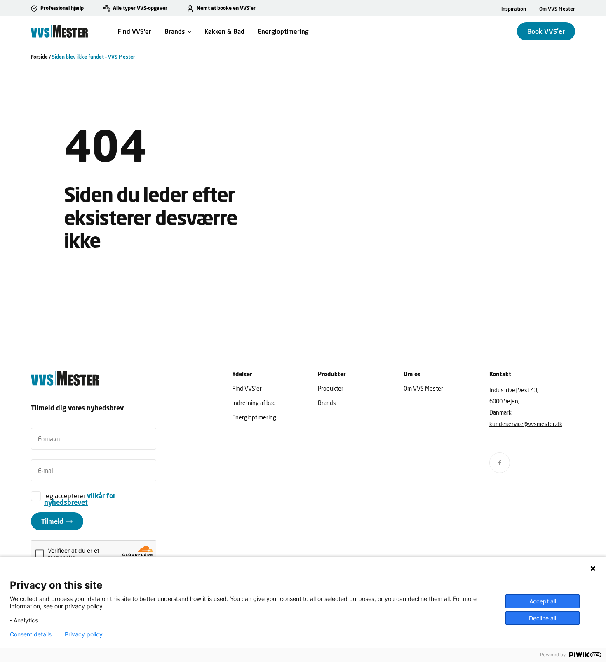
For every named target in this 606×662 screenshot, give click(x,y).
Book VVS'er (546, 31)
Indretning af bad (254, 402)
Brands (174, 31)
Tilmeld (52, 521)
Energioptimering (283, 31)
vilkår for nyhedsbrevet (79, 499)
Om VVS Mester (557, 9)
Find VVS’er (134, 31)
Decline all (542, 618)
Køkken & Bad (224, 31)
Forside (39, 57)
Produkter (330, 388)
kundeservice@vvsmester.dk (525, 423)
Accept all (542, 601)
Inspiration (513, 9)
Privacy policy (84, 634)
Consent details (31, 634)
